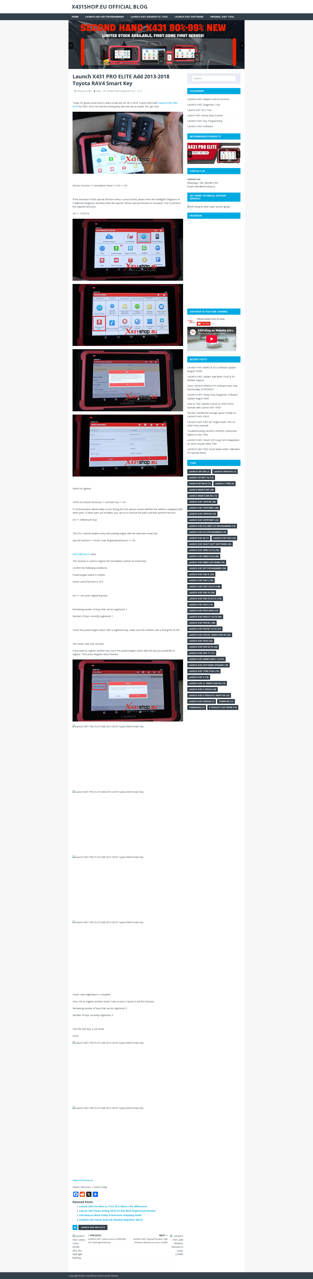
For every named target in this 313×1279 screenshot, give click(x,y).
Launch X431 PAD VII (201, 592)
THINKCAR (226, 701)
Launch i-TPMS (224, 483)
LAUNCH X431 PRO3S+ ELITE (205, 628)
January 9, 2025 (84, 90)
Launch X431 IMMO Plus (204, 556)
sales (98, 90)
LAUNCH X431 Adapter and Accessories (208, 99)
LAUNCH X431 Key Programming (104, 16)
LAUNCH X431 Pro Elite (93, 1227)
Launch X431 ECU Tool (199, 110)
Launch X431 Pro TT (202, 653)
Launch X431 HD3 (224, 538)
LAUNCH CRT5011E (199, 483)
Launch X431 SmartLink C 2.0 (206, 659)
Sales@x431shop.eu (204, 186)
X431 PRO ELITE (81, 554)
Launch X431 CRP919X (202, 513)
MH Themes (112, 1275)
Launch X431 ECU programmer (207, 532)
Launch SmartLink (201, 489)
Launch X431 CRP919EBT (203, 507)
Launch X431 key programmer (207, 568)
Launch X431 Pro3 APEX (203, 610)
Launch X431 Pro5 (201, 641)
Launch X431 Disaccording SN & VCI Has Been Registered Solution (117, 1210)
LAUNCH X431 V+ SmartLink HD (207, 683)
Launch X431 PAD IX (201, 574)
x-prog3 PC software (223, 707)
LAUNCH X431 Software (189, 16)
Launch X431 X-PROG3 (202, 689)
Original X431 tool (222, 16)
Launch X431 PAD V (201, 580)
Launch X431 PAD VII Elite (205, 598)
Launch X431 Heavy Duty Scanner (205, 115)
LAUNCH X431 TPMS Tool (204, 671)
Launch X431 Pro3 (201, 604)
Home (75, 16)
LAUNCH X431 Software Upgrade (208, 665)
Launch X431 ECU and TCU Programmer (212, 526)
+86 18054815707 (208, 182)
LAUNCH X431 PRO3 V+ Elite (205, 616)
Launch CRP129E (199, 471)
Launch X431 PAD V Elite (204, 586)
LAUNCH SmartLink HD (203, 495)
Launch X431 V (199, 677)
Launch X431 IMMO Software (206, 562)
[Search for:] (214, 78)
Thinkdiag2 (196, 707)
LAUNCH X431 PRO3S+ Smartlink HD (210, 634)
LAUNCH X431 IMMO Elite (204, 550)
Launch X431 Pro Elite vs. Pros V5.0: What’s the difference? (113, 1206)
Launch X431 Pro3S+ (202, 622)
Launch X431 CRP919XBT (203, 520)
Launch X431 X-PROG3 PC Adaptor (209, 695)
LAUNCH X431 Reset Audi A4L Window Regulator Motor (111, 1219)
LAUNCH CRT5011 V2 (201, 477)
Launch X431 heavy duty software (210, 544)
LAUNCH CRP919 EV (225, 471)
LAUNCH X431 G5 (199, 538)
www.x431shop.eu (83, 1180)
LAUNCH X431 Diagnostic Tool (149, 16)
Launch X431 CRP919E (202, 501)
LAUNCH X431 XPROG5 (201, 701)
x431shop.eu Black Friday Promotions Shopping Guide (110, 1215)
